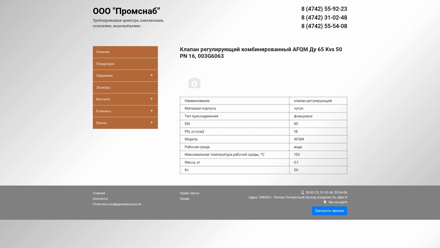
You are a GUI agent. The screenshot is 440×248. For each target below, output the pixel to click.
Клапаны (124, 110)
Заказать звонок (329, 211)
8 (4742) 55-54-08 (324, 26)
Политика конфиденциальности (117, 204)
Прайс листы (189, 193)
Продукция (105, 64)
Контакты (100, 198)
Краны (124, 122)
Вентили (124, 98)
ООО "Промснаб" (126, 11)
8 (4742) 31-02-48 (324, 17)
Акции (184, 198)
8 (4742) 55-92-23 (324, 9)
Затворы (103, 87)
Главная (102, 52)
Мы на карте (338, 202)
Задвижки (124, 75)
